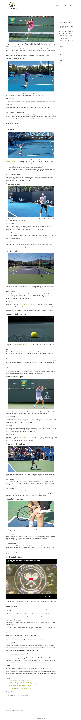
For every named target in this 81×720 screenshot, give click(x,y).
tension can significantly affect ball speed (26, 545)
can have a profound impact (20, 344)
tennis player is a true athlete (18, 115)
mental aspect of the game (28, 437)
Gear (61, 5)
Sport (8, 691)
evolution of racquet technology (24, 102)
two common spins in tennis (27, 304)
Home (57, 5)
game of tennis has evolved (14, 93)
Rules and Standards (63, 56)
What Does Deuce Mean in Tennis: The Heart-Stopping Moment (19, 694)
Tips (70, 5)
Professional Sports (15, 692)
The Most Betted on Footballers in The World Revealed (17, 695)
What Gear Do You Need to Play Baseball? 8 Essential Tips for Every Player (66, 22)
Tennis (11, 691)
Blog (60, 49)
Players (65, 5)
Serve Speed (22, 692)
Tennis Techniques (31, 692)
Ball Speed (9, 692)
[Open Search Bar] (73, 5)
